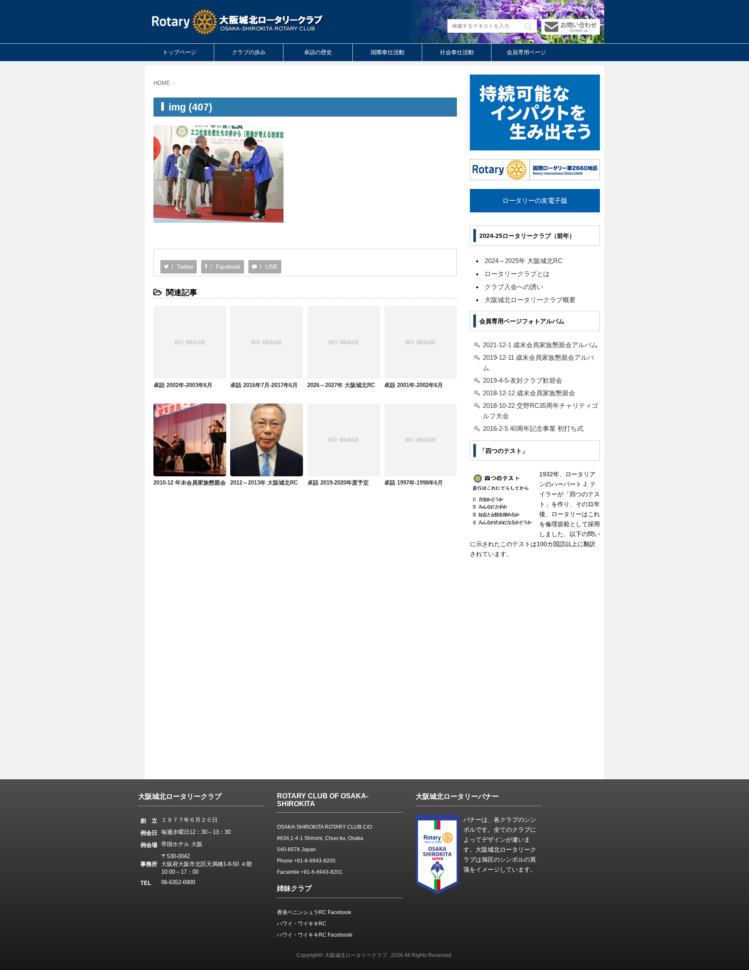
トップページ (179, 52)
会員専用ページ (526, 52)
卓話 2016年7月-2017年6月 (264, 385)
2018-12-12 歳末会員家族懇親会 (529, 393)
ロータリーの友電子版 (534, 200)
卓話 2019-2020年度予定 (338, 482)
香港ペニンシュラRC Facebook (314, 912)
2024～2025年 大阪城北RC (524, 260)
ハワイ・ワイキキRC (301, 924)
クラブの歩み (249, 52)
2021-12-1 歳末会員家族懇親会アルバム (540, 344)
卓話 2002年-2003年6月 (182, 385)
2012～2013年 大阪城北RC (264, 482)
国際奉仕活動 (387, 52)
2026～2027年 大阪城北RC (341, 385)
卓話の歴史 (318, 52)
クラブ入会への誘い (514, 286)
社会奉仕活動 (457, 52)
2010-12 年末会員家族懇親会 (189, 482)
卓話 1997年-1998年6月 (413, 482)
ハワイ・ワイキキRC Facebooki (314, 935)
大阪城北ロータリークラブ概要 (530, 299)
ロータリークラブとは (517, 273)
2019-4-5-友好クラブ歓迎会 (522, 380)
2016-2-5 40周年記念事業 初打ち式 (533, 428)
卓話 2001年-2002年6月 (413, 385)
